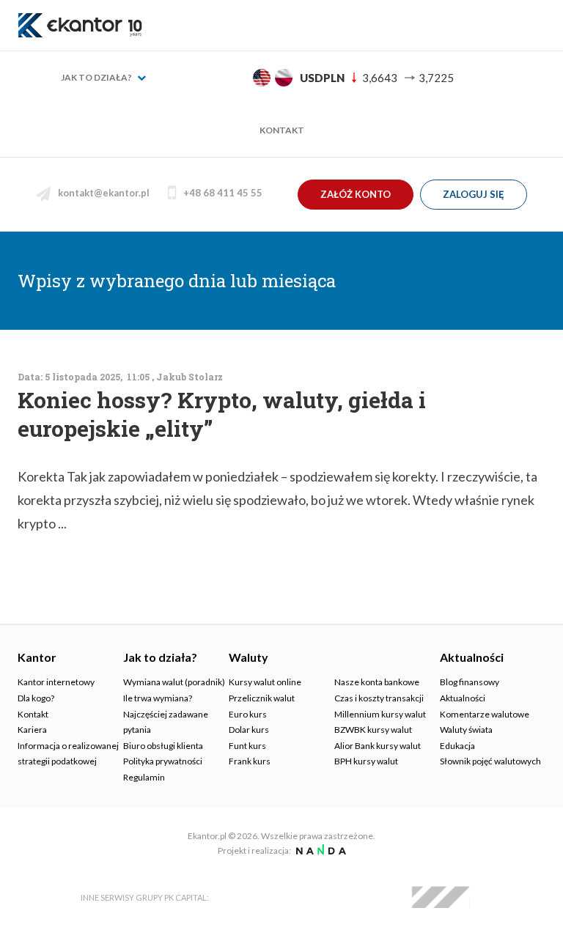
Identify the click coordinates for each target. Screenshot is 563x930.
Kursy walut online (265, 681)
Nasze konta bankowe (376, 681)
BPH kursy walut (366, 761)
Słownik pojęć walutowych (490, 761)
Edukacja (457, 745)
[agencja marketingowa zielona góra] (319, 850)
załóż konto (355, 194)
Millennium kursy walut (380, 714)
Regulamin (144, 777)
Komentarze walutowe (484, 714)
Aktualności (462, 698)
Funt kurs (247, 745)
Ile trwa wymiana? (157, 698)
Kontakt (282, 130)
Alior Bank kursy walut (377, 745)
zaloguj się (473, 194)
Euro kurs (248, 714)
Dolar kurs (249, 729)
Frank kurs (250, 761)
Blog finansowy (469, 681)
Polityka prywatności (162, 761)
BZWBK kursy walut (373, 729)
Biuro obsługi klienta (163, 745)
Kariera (32, 729)
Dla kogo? (36, 698)
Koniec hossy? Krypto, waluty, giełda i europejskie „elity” (222, 414)
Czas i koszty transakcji (379, 698)
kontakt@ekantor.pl (104, 193)
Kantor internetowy (56, 681)
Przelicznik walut (262, 698)
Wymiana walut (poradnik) (174, 681)
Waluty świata (466, 729)
